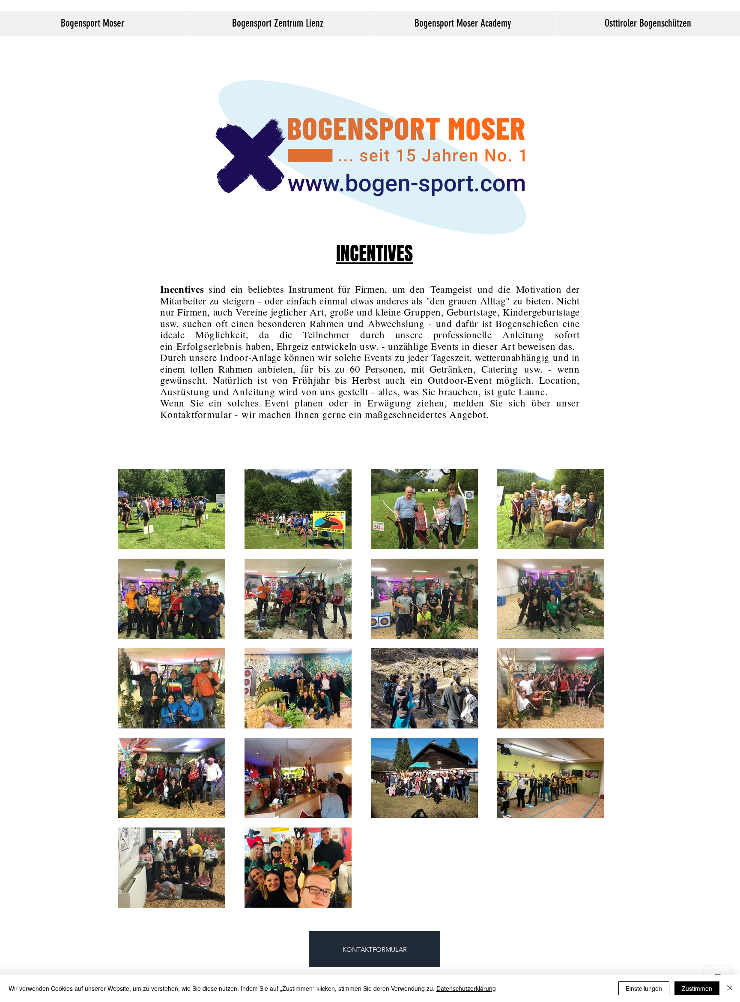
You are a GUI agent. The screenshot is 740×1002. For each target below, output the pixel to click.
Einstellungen (644, 988)
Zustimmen (697, 988)
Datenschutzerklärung (466, 988)
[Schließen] (730, 988)
